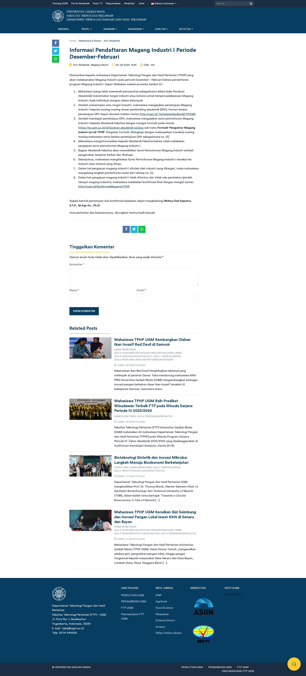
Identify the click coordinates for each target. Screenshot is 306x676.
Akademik (109, 29)
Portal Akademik (80, 3)
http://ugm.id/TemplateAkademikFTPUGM (167, 114)
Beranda (63, 29)
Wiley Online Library (169, 633)
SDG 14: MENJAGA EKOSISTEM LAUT (133, 356)
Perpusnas (162, 614)
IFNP (159, 595)
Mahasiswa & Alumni (90, 41)
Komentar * (76, 264)
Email (140, 290)
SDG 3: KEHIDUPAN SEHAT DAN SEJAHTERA (137, 533)
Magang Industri (100, 65)
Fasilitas (160, 29)
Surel (141, 3)
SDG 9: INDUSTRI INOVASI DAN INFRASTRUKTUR (139, 471)
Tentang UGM (60, 3)
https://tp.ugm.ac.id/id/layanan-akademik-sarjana (111, 127)
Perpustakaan (113, 3)
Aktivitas (185, 29)
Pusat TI (97, 3)
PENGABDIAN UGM (133, 601)
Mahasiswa (135, 29)
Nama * (74, 290)
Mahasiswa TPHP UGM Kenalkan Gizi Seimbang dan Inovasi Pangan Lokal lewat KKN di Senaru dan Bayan (155, 517)
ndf (153, 65)
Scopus (160, 626)
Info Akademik (112, 41)
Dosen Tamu (121, 467)
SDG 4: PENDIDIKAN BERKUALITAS (154, 416)
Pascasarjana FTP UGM (132, 616)
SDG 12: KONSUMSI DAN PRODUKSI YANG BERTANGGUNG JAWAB (148, 353)
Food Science (164, 607)
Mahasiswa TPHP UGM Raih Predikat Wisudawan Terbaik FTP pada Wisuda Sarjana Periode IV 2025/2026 (153, 406)
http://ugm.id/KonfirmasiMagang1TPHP (104, 186)
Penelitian (129, 3)
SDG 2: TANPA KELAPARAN (167, 356)
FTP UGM (127, 607)
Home (72, 41)
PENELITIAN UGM (132, 595)
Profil (85, 29)
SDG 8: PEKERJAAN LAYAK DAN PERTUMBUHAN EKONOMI (143, 360)
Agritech (161, 601)
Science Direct (165, 620)
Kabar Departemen (125, 350)
